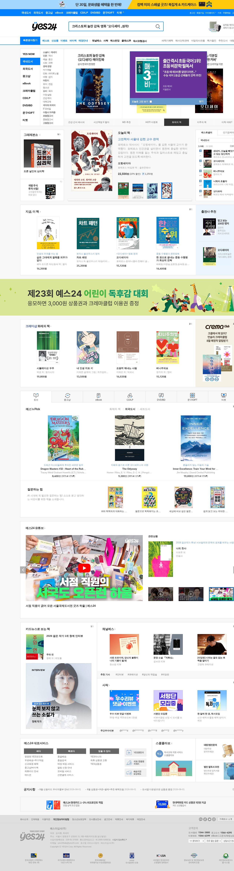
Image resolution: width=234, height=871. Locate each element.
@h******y (178, 730)
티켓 (25, 120)
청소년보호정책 (79, 819)
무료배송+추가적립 (34, 760)
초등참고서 (48, 116)
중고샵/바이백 (31, 767)
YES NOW (29, 54)
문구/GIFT (29, 112)
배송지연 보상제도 (135, 773)
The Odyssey (129, 468)
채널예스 (108, 629)
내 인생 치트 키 (85, 368)
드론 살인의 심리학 (34, 171)
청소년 (46, 87)
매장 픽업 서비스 (66, 764)
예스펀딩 (114, 40)
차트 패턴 (82, 257)
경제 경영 (47, 66)
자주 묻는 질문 (213, 841)
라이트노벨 (53, 73)
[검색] (157, 26)
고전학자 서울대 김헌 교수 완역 (138, 139)
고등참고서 (48, 123)
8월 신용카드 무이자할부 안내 (60, 789)
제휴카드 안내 (31, 771)
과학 (50, 63)
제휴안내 (119, 819)
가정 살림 (47, 94)
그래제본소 (31, 134)
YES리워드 (135, 762)
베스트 (45, 40)
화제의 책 (38, 326)
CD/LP (26, 98)
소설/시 (46, 52)
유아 (45, 84)
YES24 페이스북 (205, 819)
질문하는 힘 (35, 489)
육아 (50, 91)
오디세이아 (122, 257)
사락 (105, 40)
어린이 (46, 80)
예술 (45, 59)
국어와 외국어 (49, 105)
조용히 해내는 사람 (126, 368)
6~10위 (209, 146)
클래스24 (126, 40)
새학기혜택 (167, 40)
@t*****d (124, 730)
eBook (27, 83)
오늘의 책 (124, 132)
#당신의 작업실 (149, 674)
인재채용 (35, 819)
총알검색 (62, 760)
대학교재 (47, 101)
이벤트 (64, 40)
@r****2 (165, 730)
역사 (50, 55)
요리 (45, 91)
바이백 (73, 40)
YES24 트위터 (209, 819)
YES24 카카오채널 (201, 819)
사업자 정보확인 (118, 840)
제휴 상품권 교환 (98, 760)
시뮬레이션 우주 (45, 368)
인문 (45, 55)
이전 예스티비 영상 (23, 569)
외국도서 (28, 68)
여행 (45, 77)
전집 (50, 84)
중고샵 (26, 76)
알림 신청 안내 (65, 767)
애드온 (28, 775)
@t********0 (138, 730)
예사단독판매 (182, 40)
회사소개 (24, 819)
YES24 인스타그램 (214, 819)
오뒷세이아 (124, 163)
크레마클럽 (29, 90)
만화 (45, 73)
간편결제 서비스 (65, 775)
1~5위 (201, 146)
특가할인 (211, 40)
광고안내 (108, 819)
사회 (45, 63)
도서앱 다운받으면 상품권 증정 (163, 789)
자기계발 (47, 70)
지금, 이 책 (32, 211)
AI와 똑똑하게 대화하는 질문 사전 (117, 511)
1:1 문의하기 (196, 841)
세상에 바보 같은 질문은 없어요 (184, 511)
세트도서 (145, 408)
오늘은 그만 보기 (140, 101)
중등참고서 (48, 119)
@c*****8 (152, 730)
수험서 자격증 (49, 112)
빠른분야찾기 (30, 40)
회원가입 (200, 13)
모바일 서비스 (64, 771)
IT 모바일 (47, 109)
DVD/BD (27, 105)
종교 (50, 59)
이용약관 (46, 819)
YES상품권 (95, 764)
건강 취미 (47, 98)
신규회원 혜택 (31, 764)
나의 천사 (181, 548)
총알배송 (62, 756)
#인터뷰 (120, 674)
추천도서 (223, 40)
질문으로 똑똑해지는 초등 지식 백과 (152, 511)
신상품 (55, 40)
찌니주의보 (162, 368)
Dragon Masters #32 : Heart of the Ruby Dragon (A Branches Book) (78, 468)
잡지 (50, 77)
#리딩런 (165, 674)
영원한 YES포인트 (34, 756)
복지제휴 (130, 819)
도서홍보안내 (95, 819)
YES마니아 (95, 756)
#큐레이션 (133, 674)
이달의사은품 (198, 40)
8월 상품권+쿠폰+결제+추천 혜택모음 (111, 789)
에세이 (54, 52)
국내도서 (28, 61)
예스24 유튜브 (35, 528)
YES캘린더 (135, 752)
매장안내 (83, 40)
